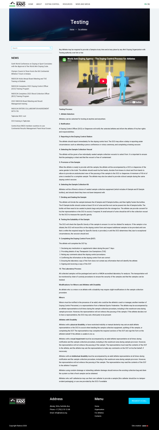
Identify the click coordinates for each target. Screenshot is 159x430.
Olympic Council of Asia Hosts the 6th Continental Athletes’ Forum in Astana (30, 72)
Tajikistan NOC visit (18, 116)
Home (30, 4)
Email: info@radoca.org (58, 413)
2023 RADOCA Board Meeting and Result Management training (26, 102)
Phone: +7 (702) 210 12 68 (60, 409)
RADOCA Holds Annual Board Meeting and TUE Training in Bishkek (29, 80)
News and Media (83, 4)
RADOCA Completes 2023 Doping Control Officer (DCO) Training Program (29, 87)
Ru (149, 4)
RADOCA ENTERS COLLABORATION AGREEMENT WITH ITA (30, 110)
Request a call (139, 401)
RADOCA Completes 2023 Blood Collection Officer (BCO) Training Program (30, 95)
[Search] (50, 48)
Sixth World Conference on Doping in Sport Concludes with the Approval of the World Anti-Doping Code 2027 (31, 65)
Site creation (139, 426)
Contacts (98, 416)
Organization (99, 409)
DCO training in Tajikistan (20, 121)
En (146, 4)
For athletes (99, 413)
